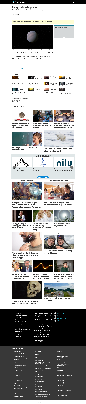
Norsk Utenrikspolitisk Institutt (41, 391)
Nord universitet (38, 374)
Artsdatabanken (17, 354)
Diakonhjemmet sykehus (19, 356)
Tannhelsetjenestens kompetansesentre (64, 375)
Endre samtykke (19, 344)
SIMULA (58, 359)
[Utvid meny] (73, 2)
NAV (15, 391)
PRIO (58, 353)
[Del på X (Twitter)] (15, 101)
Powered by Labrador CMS (43, 402)
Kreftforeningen (17, 385)
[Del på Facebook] (13, 101)
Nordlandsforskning (39, 376)
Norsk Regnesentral (39, 387)
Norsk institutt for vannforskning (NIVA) (43, 394)
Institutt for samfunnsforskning (20, 382)
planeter (24, 98)
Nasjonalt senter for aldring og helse (42, 365)
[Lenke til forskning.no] (32, 1)
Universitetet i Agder (60, 380)
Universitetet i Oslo (60, 385)
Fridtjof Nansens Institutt (19, 368)
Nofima (36, 373)
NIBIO (15, 393)
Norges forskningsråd (39, 381)
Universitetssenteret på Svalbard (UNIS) (64, 390)
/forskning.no (60, 315)
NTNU (36, 358)
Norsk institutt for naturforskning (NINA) (43, 392)
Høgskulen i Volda (17, 377)
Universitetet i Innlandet (61, 383)
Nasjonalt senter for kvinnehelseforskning (43, 368)
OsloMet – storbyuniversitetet (41, 396)
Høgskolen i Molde (17, 373)
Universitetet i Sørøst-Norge (62, 388)
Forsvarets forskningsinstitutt (20, 365)
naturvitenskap (17, 98)
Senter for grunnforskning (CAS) (63, 362)
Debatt (56, 2)
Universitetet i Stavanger (61, 387)
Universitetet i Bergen (61, 382)
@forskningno (60, 313)
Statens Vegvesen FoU (61, 368)
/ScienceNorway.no (61, 320)
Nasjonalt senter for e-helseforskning (42, 366)
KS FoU (15, 383)
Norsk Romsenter (38, 389)
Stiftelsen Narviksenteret (61, 370)
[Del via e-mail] (19, 101)
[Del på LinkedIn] (17, 101)
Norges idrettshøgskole (39, 384)
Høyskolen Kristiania (18, 380)
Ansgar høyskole (17, 351)
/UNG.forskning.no (61, 318)
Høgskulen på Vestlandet (19, 378)
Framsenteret (16, 367)
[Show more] (64, 37)
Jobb (69, 2)
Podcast (65, 2)
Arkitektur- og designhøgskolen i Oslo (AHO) (22, 353)
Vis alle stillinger (43, 177)
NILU (15, 397)
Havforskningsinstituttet (19, 372)
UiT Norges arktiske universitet (62, 378)
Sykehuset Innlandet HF (61, 373)
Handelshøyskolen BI (18, 370)
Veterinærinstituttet (60, 393)
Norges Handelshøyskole (40, 379)
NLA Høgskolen (38, 351)
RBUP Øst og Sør (60, 354)
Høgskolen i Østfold (18, 375)
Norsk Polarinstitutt (39, 386)
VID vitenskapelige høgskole (62, 395)
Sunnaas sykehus (60, 372)
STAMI (58, 367)
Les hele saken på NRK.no (18, 68)
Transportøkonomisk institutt (62, 377)
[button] (14, 167)
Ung (60, 2)
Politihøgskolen (60, 351)
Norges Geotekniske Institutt (40, 378)
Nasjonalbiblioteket (39, 360)
